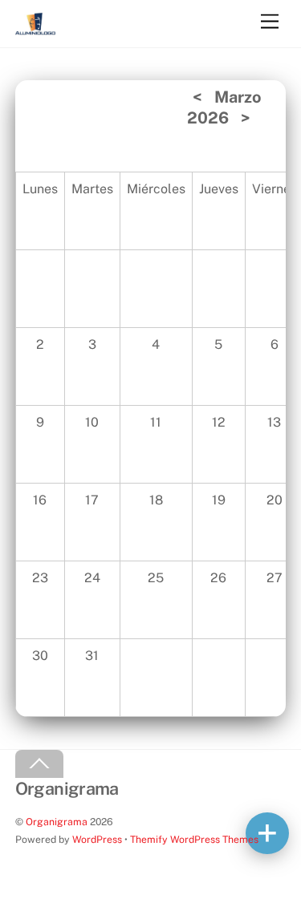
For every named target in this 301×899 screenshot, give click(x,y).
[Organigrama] (35, 28)
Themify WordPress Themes (194, 839)
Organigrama (56, 822)
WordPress (97, 839)
